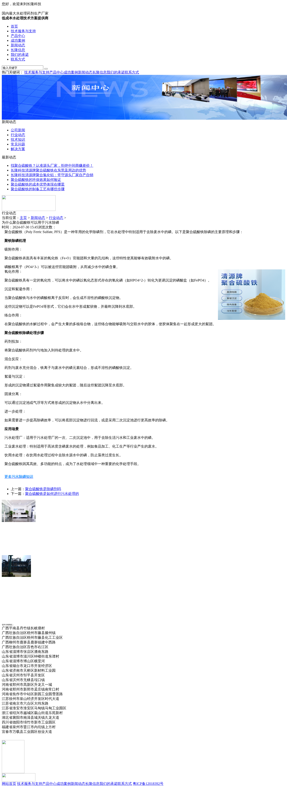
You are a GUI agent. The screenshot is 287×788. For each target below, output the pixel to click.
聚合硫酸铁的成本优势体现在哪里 (38, 184)
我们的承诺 (20, 54)
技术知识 (18, 139)
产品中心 (18, 36)
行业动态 (18, 135)
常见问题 (18, 144)
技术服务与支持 (23, 31)
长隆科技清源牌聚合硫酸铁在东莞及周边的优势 (48, 170)
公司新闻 (18, 130)
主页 (23, 218)
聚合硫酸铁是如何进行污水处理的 (52, 494)
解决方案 (18, 149)
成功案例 (18, 40)
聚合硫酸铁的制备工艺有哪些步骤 (38, 189)
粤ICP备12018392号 (148, 784)
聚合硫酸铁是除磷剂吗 (43, 489)
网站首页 (9, 784)
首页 (14, 26)
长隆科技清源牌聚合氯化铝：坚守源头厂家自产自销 (52, 175)
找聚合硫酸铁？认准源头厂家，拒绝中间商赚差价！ (52, 165)
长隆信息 (18, 50)
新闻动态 (18, 45)
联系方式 (18, 59)
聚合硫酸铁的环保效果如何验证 (36, 180)
